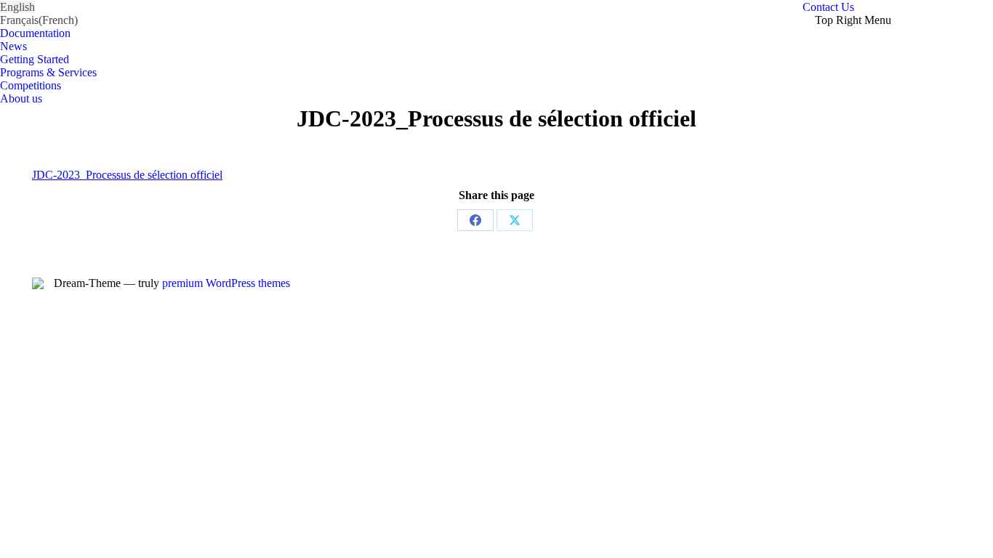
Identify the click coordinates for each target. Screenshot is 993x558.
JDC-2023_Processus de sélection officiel (127, 175)
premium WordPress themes (226, 283)
